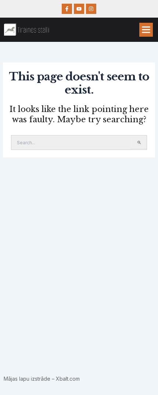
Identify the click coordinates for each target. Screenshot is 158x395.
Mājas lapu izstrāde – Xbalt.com (42, 379)
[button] (146, 30)
